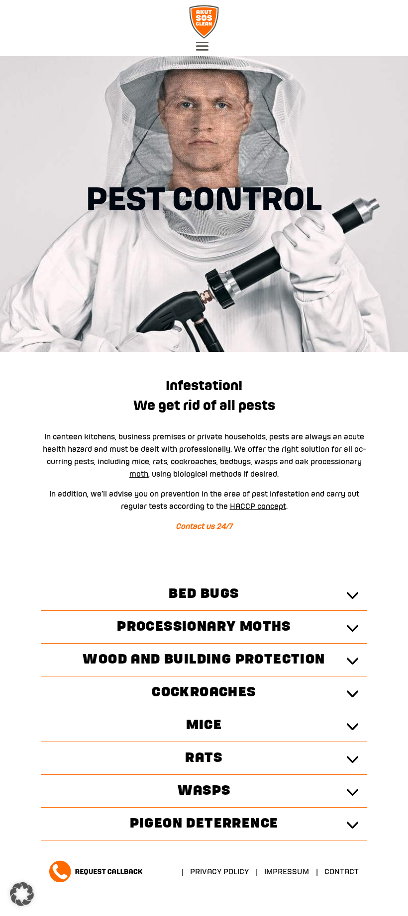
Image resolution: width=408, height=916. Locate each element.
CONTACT (341, 872)
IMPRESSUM (286, 872)
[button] (22, 894)
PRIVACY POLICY (219, 872)
